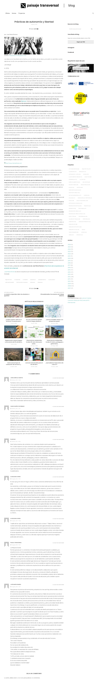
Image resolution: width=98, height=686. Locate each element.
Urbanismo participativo (75, 226)
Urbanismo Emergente (84, 221)
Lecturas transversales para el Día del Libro (34, 363)
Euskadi (71, 187)
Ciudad (86, 174)
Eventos (80, 187)
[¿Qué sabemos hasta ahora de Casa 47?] (54, 354)
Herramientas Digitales (75, 190)
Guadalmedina (51, 279)
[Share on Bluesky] (36, 29)
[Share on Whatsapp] (32, 29)
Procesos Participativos (75, 205)
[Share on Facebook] (29, 29)
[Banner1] (81, 83)
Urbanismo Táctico (74, 229)
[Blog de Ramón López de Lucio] (81, 68)
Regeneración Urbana (75, 211)
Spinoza (23, 101)
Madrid (86, 195)
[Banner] (81, 114)
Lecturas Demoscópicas (75, 195)
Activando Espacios (74, 168)
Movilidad (72, 197)
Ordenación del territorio (85, 197)
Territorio (86, 219)
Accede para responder (58, 406)
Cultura (82, 179)
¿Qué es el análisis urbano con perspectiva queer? (54, 320)
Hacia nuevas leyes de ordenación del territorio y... (13, 363)
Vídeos (71, 234)
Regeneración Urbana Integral (77, 213)
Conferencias (73, 179)
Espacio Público (85, 184)
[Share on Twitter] (31, 29)
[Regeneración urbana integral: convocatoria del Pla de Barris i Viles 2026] (13, 332)
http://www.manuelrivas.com (13, 163)
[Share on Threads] (34, 29)
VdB (83, 229)
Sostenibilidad (83, 216)
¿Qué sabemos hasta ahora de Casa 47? (54, 363)
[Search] (93, 13)
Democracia (33, 279)
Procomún (32, 282)
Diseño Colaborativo (74, 182)
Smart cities (72, 216)
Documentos (86, 182)
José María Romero (9, 271)
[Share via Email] (37, 29)
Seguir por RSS (81, 42)
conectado (20, 678)
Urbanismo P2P (73, 224)
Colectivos (88, 176)
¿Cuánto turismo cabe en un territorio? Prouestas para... (14, 320)
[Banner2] (81, 98)
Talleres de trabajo (74, 219)
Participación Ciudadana (22, 282)
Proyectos (21, 13)
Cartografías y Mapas (74, 174)
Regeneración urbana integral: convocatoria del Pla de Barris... (14, 341)
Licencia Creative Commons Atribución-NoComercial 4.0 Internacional (79, 300)
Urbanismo (40, 282)
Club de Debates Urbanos (75, 176)
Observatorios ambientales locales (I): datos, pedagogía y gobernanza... (54, 342)
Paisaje (71, 200)
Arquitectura (8, 279)
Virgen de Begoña (73, 232)
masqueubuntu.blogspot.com (17, 55)
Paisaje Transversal (82, 200)
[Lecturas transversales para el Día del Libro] (34, 354)
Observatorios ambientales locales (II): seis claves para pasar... (34, 342)
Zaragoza (79, 234)
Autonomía (25, 279)
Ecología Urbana (73, 184)
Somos (14, 13)
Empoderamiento (42, 279)
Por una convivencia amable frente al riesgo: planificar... (34, 320)
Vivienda (84, 232)
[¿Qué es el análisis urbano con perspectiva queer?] (54, 311)
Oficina (7, 13)
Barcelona (82, 171)
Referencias (72, 208)
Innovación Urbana (74, 192)
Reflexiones (82, 208)
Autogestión (17, 279)
